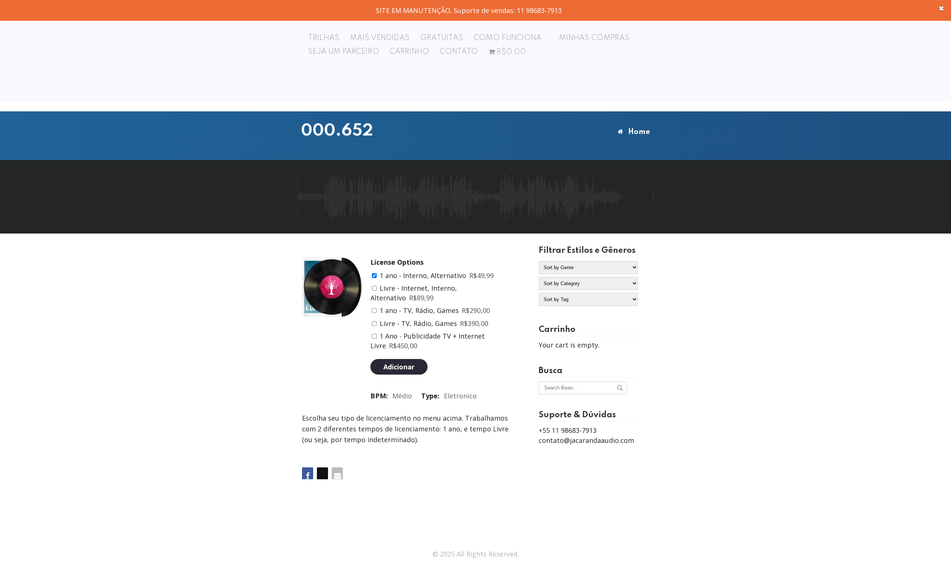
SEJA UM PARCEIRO (343, 52)
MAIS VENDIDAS (380, 38)
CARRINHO (409, 52)
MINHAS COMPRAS (594, 38)
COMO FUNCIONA (508, 38)
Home (639, 132)
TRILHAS (324, 38)
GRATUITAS (441, 38)
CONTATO (459, 52)
